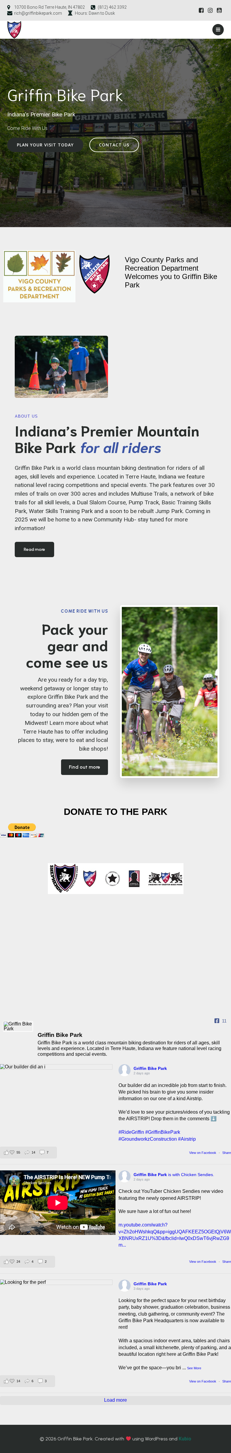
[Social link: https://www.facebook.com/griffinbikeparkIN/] (201, 10)
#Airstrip (187, 1139)
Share (226, 1152)
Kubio (185, 1439)
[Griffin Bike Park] (18, 1026)
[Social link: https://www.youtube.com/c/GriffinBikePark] (219, 10)
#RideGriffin (131, 1132)
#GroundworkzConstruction (148, 1139)
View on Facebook (203, 1152)
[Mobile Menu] (218, 29)
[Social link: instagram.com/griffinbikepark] (210, 10)
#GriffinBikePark (162, 1132)
